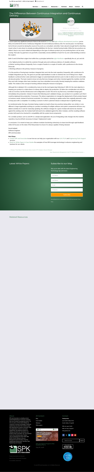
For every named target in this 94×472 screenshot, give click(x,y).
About (71, 6)
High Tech (60, 33)
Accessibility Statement (15, 460)
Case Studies (39, 420)
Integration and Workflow (68, 33)
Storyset (22, 456)
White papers (39, 425)
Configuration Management (67, 32)
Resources (54, 6)
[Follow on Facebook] (63, 435)
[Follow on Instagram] (72, 435)
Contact (77, 6)
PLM (64, 138)
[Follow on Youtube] (75, 435)
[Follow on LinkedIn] (69, 435)
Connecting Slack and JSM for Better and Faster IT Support (30, 330)
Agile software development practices (66, 41)
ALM (61, 138)
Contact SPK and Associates (18, 138)
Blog (37, 418)
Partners (64, 6)
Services (35, 6)
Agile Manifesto (58, 58)
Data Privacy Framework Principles (17, 458)
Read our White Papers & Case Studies (22, 142)
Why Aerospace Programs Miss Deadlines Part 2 (27, 390)
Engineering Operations (79, 32)
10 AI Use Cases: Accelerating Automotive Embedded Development (24, 193)
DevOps (49, 41)
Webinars (38, 423)
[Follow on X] (66, 435)
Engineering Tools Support (77, 138)
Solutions (44, 6)
